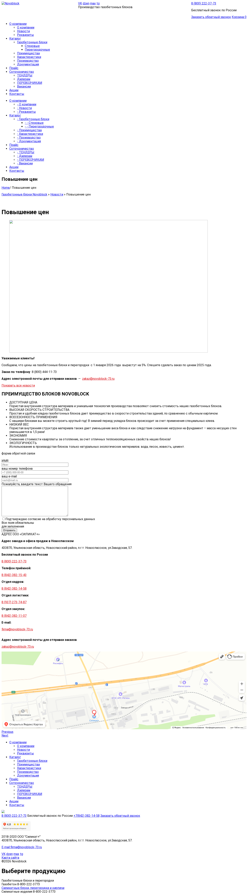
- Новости (24, 108)
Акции (13, 801)
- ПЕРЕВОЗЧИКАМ (30, 160)
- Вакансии (25, 163)
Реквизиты (25, 35)
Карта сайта (10, 857)
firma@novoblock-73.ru (17, 629)
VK (80, 3)
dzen (86, 3)
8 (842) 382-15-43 (14, 575)
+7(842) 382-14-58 (86, 816)
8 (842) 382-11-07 (14, 616)
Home (6, 187)
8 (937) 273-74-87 (14, 602)
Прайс (13, 779)
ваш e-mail (9, 476)
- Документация (29, 141)
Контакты (16, 805)
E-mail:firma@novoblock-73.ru (22, 847)
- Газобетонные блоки (33, 119)
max (93, 3)
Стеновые (32, 46)
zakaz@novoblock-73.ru (98, 379)
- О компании (26, 104)
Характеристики (29, 57)
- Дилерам (24, 156)
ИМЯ (5, 461)
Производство (28, 61)
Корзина (239, 17)
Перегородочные (37, 49)
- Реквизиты (26, 112)
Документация (28, 64)
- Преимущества (29, 130)
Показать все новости (18, 385)
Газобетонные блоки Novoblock (24, 194)
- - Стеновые (34, 123)
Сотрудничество (21, 783)
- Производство (29, 137)
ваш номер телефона (17, 468)
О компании (25, 27)
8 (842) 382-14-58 (14, 588)
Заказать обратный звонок (211, 17)
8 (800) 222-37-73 (203, 3)
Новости (23, 31)
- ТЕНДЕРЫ (25, 152)
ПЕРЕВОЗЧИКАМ (29, 83)
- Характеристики (30, 134)
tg (98, 3)
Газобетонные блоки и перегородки (28, 880)
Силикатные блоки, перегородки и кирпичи (33, 888)
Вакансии (24, 86)
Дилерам (23, 79)
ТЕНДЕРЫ (24, 75)
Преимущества (28, 53)
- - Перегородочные (39, 126)
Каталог (15, 757)
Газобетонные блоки (32, 42)
